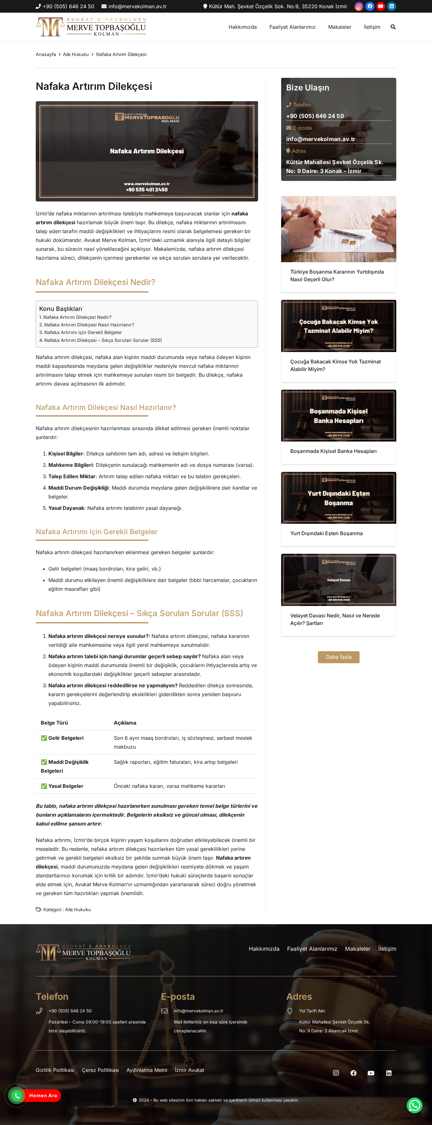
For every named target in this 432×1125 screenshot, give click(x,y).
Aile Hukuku (78, 909)
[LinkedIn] (391, 6)
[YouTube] (381, 6)
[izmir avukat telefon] (17, 1096)
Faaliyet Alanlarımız (312, 948)
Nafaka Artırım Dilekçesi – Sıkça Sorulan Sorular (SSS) (103, 340)
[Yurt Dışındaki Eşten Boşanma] (338, 476)
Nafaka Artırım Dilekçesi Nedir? (77, 317)
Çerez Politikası (100, 1070)
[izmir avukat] (91, 26)
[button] (393, 27)
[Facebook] (369, 6)
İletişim (387, 948)
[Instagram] (359, 6)
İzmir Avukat (189, 1070)
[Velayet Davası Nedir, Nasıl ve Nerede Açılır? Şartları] (338, 558)
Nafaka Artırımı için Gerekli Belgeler (83, 332)
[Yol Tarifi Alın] (292, 1011)
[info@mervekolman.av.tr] (167, 1011)
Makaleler (358, 948)
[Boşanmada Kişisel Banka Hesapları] (338, 394)
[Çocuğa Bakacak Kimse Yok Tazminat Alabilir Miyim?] (338, 304)
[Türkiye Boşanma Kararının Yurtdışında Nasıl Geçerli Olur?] (338, 200)
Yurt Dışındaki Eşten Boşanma (326, 533)
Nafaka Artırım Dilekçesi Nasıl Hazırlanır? (89, 324)
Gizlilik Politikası (55, 1070)
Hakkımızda (264, 948)
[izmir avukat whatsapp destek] (415, 1105)
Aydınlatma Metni (147, 1070)
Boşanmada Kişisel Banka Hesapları (333, 451)
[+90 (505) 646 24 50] (42, 1011)
